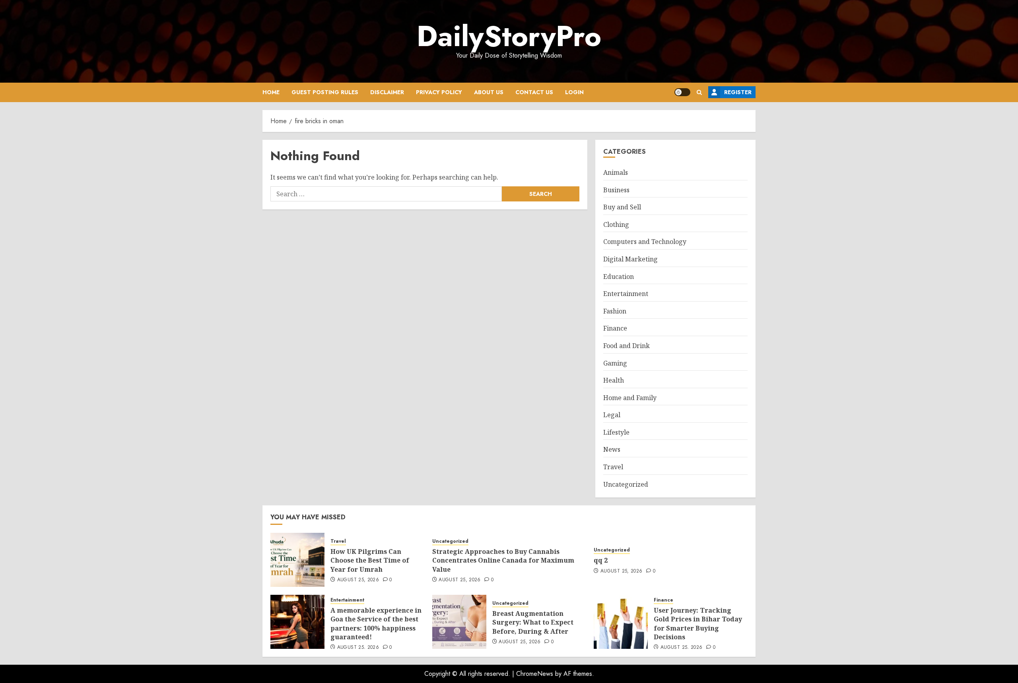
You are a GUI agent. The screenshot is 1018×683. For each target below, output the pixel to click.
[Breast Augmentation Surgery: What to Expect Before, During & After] (459, 622)
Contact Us (534, 92)
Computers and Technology (644, 241)
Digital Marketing (630, 259)
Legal (611, 414)
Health (613, 380)
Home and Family (630, 397)
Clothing (616, 224)
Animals (615, 172)
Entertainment (625, 293)
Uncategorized (625, 484)
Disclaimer (387, 92)
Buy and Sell (622, 207)
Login (574, 92)
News (611, 449)
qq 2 (601, 560)
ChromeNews (534, 673)
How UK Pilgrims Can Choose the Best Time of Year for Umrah (369, 560)
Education (618, 276)
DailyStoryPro (509, 36)
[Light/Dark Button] (682, 92)
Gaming (615, 363)
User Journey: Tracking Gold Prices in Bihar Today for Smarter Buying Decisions (698, 623)
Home (271, 92)
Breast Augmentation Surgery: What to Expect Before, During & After (532, 622)
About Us (488, 92)
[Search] (699, 92)
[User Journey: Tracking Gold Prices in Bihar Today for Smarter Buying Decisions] (621, 622)
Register (738, 92)
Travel (613, 466)
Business (616, 190)
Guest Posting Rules (324, 92)
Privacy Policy (439, 92)
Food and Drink (626, 345)
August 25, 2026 (358, 580)
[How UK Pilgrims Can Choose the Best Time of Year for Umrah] (297, 560)
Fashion (614, 311)
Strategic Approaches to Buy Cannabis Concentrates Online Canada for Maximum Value (503, 560)
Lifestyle (616, 432)
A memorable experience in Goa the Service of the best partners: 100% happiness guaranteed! (376, 623)
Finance (615, 328)
